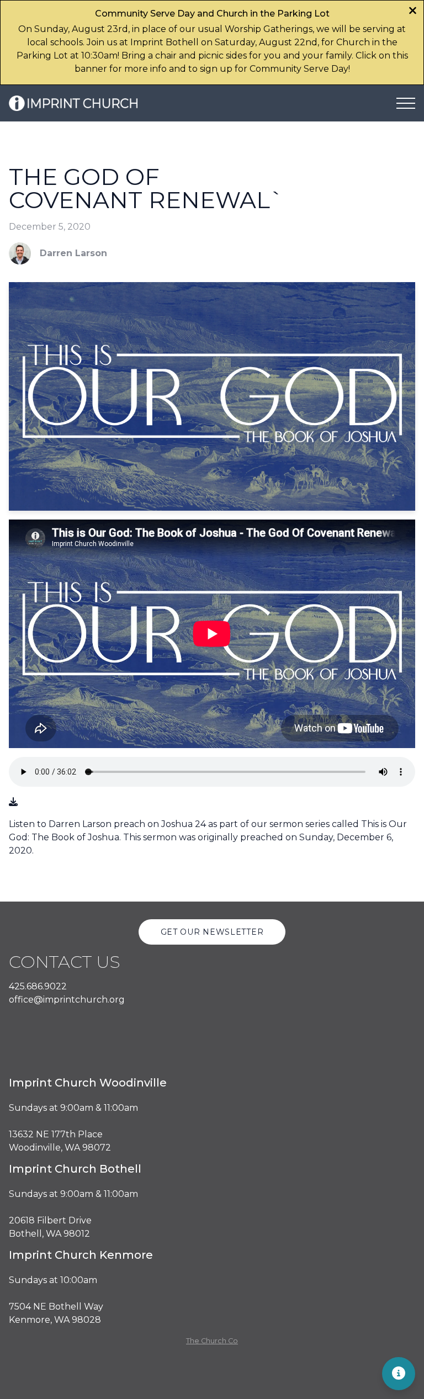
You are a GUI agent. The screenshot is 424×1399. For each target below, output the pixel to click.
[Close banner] (412, 12)
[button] (405, 103)
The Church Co (212, 1341)
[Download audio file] (13, 802)
